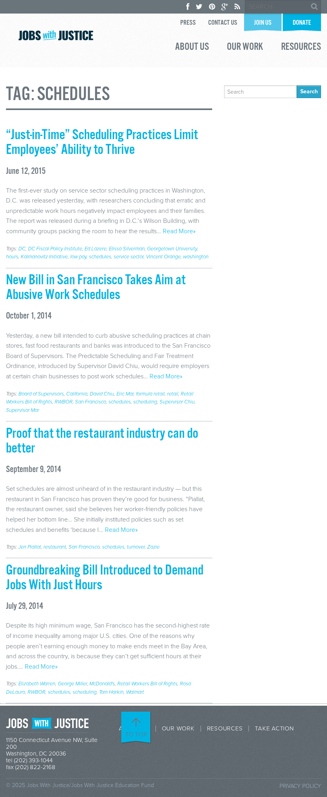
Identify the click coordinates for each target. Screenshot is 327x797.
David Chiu (102, 394)
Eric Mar (125, 394)
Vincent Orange (163, 257)
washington (196, 257)
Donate (302, 23)
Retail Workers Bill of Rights (147, 684)
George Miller (72, 684)
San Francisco (90, 402)
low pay (78, 257)
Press (188, 23)
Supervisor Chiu (177, 402)
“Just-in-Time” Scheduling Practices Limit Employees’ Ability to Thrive (102, 142)
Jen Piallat (29, 547)
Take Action (274, 729)
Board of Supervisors (41, 394)
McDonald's (102, 684)
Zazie (153, 547)
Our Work (245, 47)
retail (172, 394)
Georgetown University (172, 249)
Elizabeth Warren (36, 684)
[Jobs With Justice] (56, 35)
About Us (192, 47)
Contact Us (222, 23)
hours (12, 257)
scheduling (145, 402)
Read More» (179, 231)
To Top (136, 734)
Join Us (263, 23)
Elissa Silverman (127, 249)
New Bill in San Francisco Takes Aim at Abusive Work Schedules (95, 288)
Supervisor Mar (22, 410)
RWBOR (64, 402)
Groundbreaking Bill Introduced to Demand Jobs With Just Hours (104, 578)
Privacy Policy (300, 786)
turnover (136, 547)
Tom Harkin (111, 692)
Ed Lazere (95, 249)
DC (22, 249)
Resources (301, 47)
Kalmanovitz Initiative (44, 257)
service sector (129, 257)
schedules (100, 257)
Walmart (135, 692)
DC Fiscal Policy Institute (55, 249)
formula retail (150, 394)
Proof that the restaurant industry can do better (102, 441)
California (76, 394)
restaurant (54, 547)
